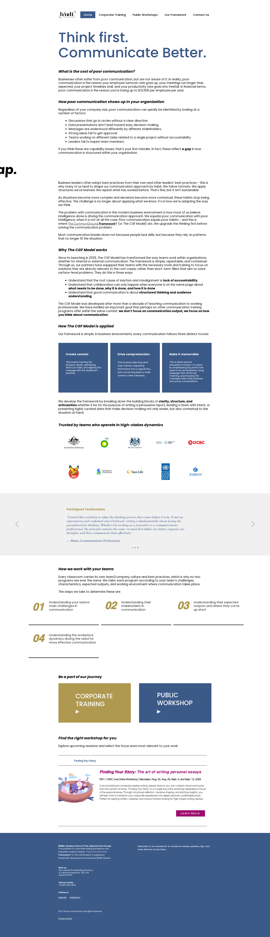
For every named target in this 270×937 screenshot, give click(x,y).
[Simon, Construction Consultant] (137, 547)
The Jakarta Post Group (97, 845)
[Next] (253, 524)
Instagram (75, 897)
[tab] (132, 760)
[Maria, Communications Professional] (132, 547)
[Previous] (17, 524)
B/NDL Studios (66, 845)
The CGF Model (109, 258)
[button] (92, 224)
